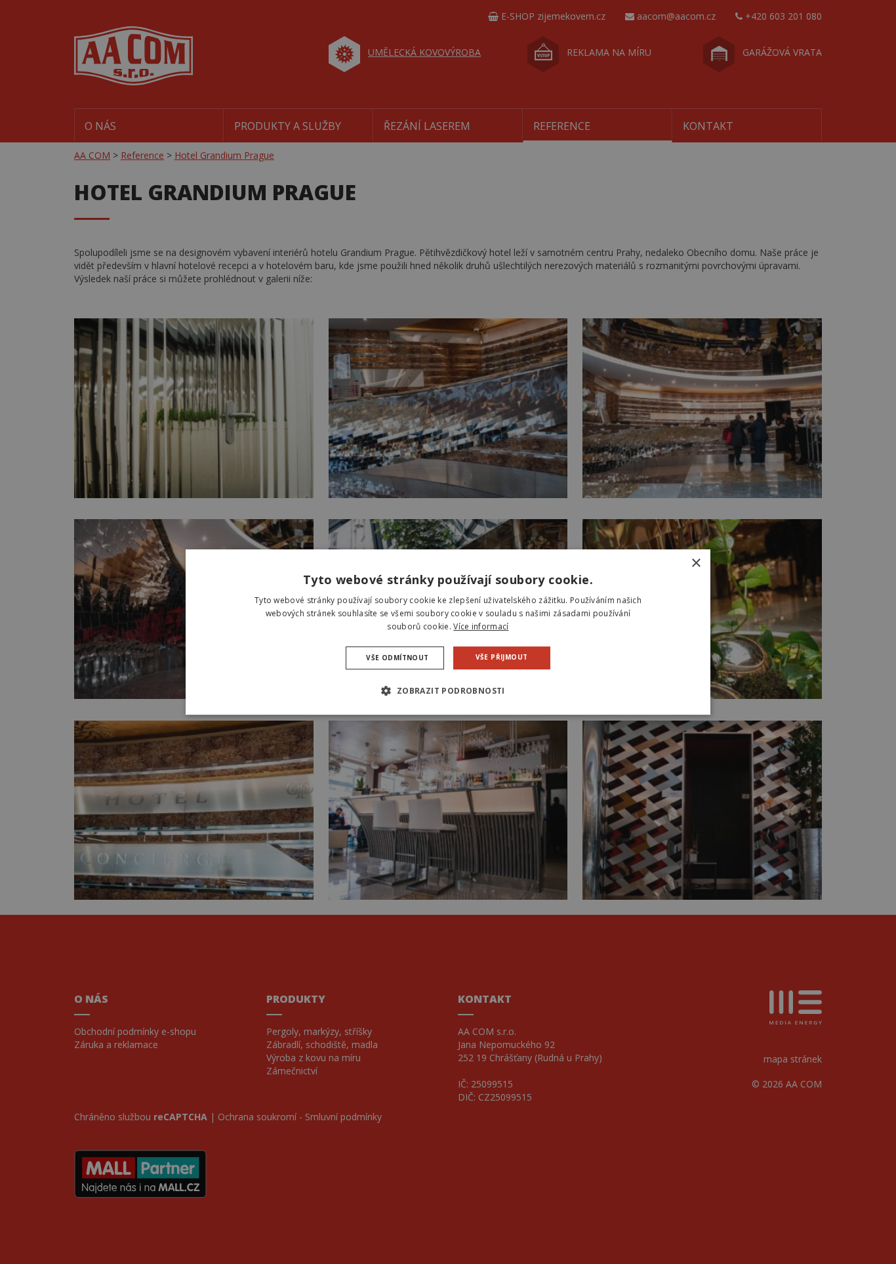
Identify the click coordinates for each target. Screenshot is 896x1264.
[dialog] (448, 632)
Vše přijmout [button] (502, 657)
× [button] (696, 563)
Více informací (480, 626)
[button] (447, 690)
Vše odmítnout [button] (397, 657)
